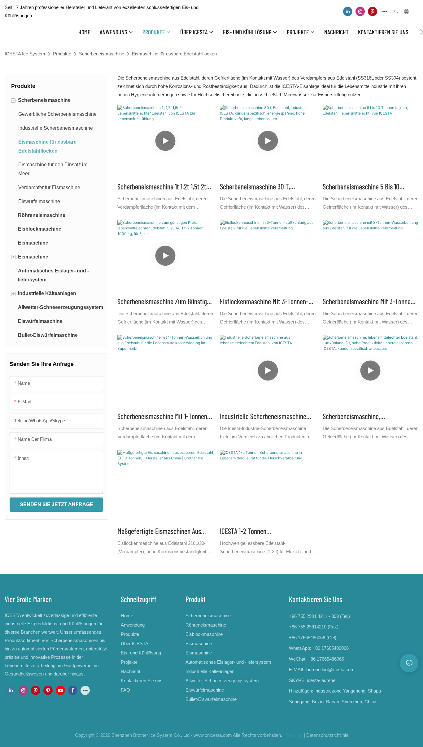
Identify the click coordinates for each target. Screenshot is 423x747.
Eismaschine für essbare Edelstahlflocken (174, 53)
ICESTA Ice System (25, 53)
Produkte (62, 53)
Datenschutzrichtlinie (327, 735)
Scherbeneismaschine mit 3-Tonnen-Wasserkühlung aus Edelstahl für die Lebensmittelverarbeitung (370, 302)
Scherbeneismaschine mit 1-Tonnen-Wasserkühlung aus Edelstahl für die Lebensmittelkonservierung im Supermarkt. (164, 417)
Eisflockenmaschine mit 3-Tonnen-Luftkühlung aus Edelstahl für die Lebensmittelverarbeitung (264, 302)
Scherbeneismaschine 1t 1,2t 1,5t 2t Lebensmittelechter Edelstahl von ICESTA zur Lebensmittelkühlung (161, 187)
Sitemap (294, 735)
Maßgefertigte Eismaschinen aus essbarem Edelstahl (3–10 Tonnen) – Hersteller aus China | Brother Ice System (162, 532)
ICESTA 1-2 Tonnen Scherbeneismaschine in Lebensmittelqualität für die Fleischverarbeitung (256, 532)
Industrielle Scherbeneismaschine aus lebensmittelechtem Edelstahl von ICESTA (264, 417)
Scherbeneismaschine (101, 53)
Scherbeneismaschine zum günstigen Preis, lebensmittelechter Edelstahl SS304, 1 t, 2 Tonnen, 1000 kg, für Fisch (165, 302)
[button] (421, 32)
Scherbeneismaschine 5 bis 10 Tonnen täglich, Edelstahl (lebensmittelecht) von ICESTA (362, 187)
